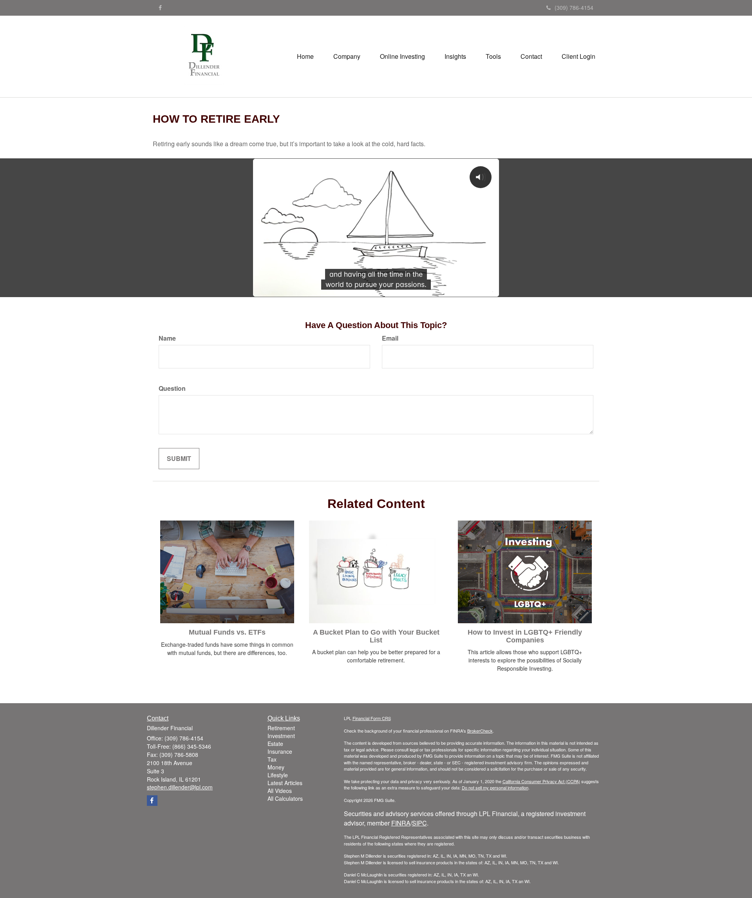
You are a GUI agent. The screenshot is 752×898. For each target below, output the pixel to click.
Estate (275, 743)
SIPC (419, 822)
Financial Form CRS (371, 718)
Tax (272, 759)
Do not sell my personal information (495, 787)
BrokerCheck (480, 730)
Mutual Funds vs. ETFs (227, 632)
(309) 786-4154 (574, 7)
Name (167, 338)
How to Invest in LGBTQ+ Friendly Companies (525, 636)
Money (276, 767)
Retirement (281, 728)
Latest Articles (285, 783)
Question (172, 388)
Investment (281, 736)
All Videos (280, 791)
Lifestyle (278, 775)
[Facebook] (160, 7)
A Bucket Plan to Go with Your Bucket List (376, 636)
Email (390, 338)
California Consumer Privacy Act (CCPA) (541, 781)
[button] (347, 56)
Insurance (280, 751)
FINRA (400, 822)
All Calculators (285, 798)
